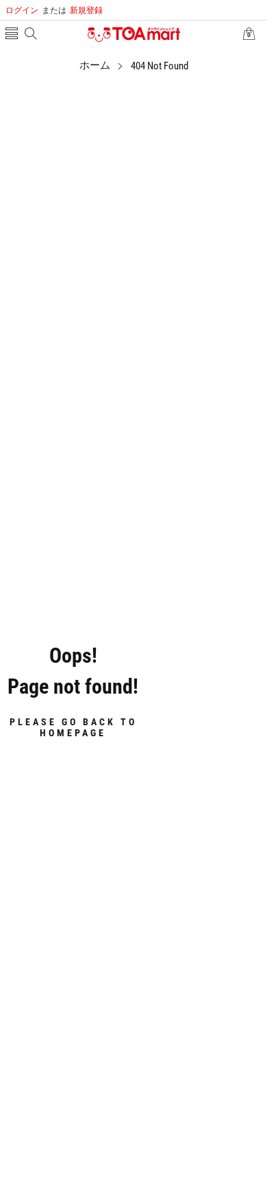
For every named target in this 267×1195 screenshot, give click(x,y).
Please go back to (73, 727)
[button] (11, 34)
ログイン (21, 10)
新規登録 (72, 10)
